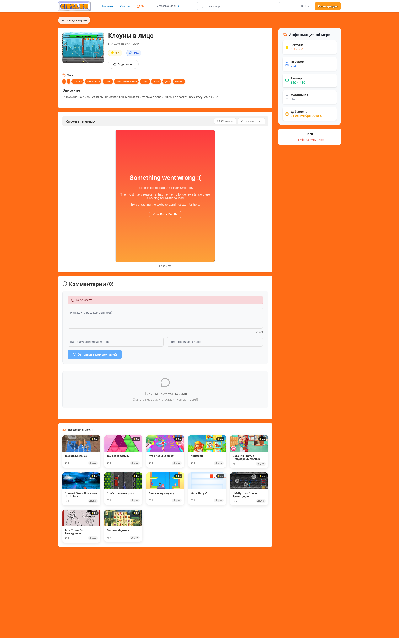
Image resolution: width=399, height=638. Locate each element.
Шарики (178, 81)
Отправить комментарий (97, 354)
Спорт (145, 81)
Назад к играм (76, 20)
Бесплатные (93, 81)
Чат (143, 6)
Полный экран (253, 121)
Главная (107, 6)
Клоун (107, 81)
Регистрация (327, 6)
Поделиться (125, 64)
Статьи (125, 6)
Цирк (167, 81)
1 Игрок (77, 81)
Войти (305, 6)
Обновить (227, 121)
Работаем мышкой (126, 81)
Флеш (156, 81)
